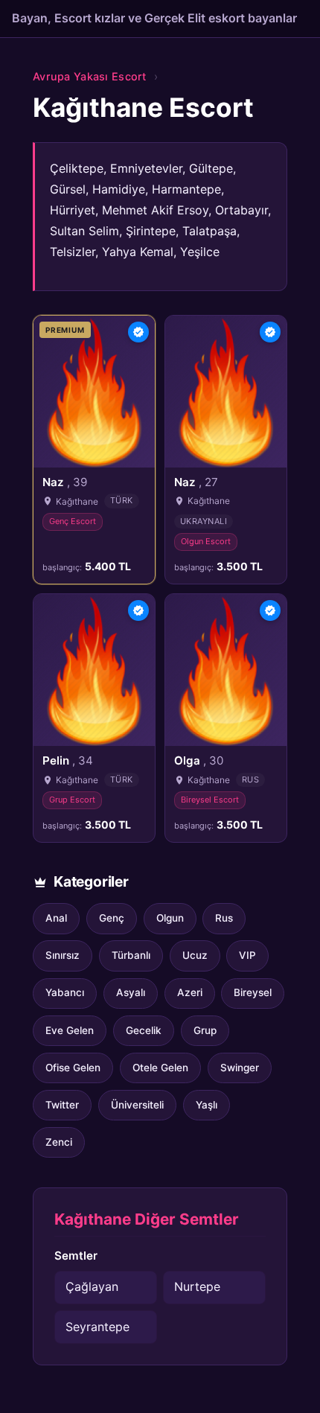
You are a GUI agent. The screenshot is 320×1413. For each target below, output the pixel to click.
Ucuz (195, 955)
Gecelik (143, 1030)
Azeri (189, 992)
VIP (247, 955)
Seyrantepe (97, 1326)
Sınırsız (62, 955)
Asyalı (130, 992)
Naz (64, 482)
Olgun (170, 918)
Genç (111, 918)
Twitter (62, 1105)
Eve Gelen (69, 1030)
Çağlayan (91, 1286)
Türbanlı (131, 955)
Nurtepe (197, 1286)
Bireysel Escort (210, 799)
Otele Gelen (160, 1068)
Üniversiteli (137, 1105)
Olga (198, 760)
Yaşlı (206, 1105)
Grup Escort (72, 799)
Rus (224, 918)
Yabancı (64, 992)
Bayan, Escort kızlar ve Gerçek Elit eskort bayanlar (154, 17)
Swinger (239, 1068)
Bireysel (253, 992)
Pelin (67, 760)
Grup (205, 1030)
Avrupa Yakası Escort (90, 76)
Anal (56, 918)
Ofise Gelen (72, 1068)
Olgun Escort (206, 541)
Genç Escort (72, 521)
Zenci (58, 1142)
